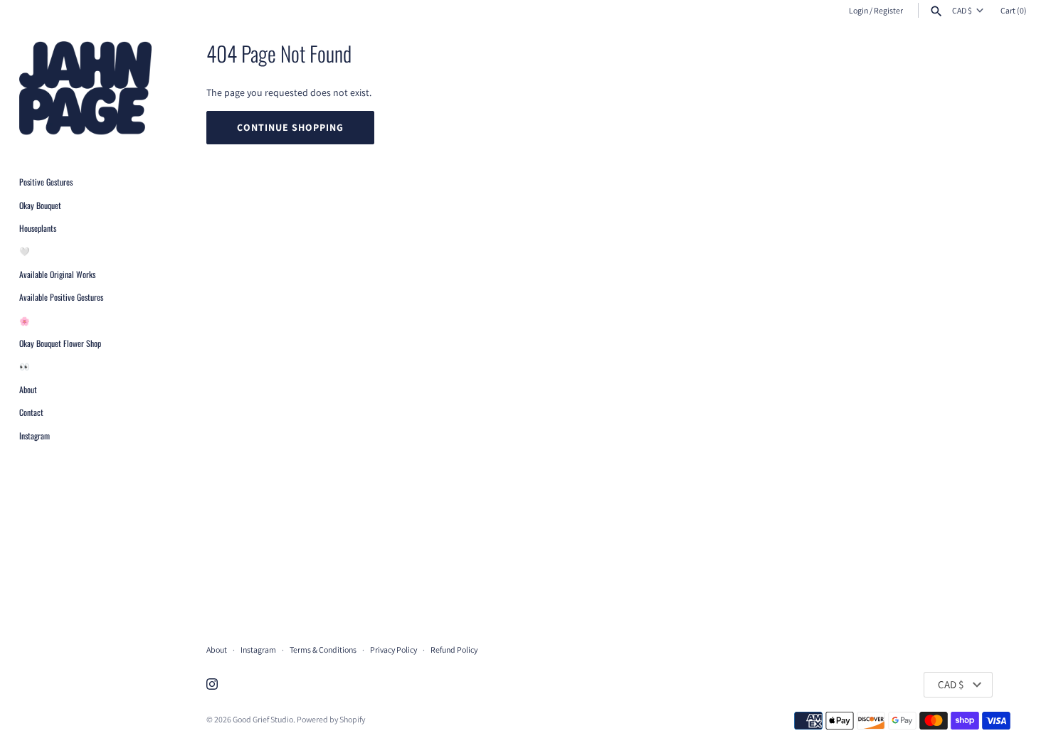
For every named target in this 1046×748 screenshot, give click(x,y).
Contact (31, 413)
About (28, 389)
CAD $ (962, 11)
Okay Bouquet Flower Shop (60, 343)
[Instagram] (212, 685)
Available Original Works (57, 274)
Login (858, 10)
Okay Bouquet (40, 205)
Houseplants (37, 228)
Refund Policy (453, 649)
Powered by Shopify (331, 719)
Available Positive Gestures (61, 298)
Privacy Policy (393, 649)
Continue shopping (290, 127)
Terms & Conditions (323, 649)
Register (888, 10)
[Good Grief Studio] (85, 89)
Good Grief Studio (263, 719)
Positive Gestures (46, 182)
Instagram (34, 435)
